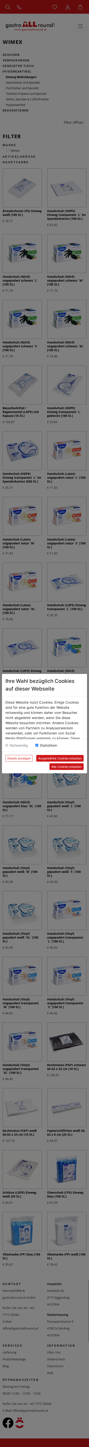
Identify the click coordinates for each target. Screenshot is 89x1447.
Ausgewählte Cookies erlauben (60, 758)
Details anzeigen (19, 758)
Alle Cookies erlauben (66, 766)
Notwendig (19, 745)
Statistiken (48, 745)
